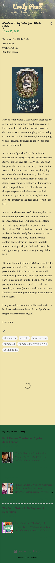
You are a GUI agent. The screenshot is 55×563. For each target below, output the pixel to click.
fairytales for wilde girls (33, 344)
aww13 (24, 338)
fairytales (9, 344)
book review (39, 338)
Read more (45, 467)
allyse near (10, 338)
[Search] (51, 5)
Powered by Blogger (29, 551)
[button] (51, 24)
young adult (11, 350)
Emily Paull (27, 6)
